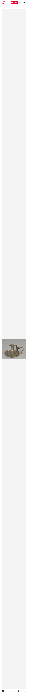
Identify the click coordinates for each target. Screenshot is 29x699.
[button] (14, 349)
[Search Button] (20, 2)
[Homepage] (3, 2)
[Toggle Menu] (24, 2)
